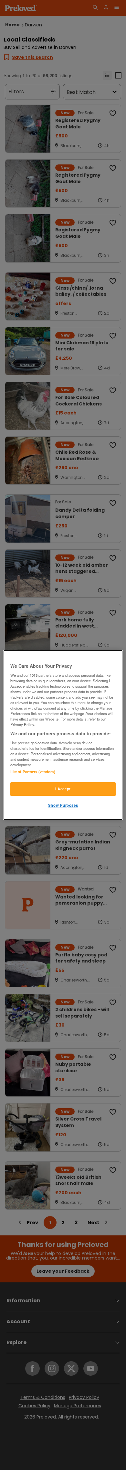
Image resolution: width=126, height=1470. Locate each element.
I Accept (63, 788)
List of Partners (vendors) (32, 771)
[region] (63, 735)
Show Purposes (63, 805)
